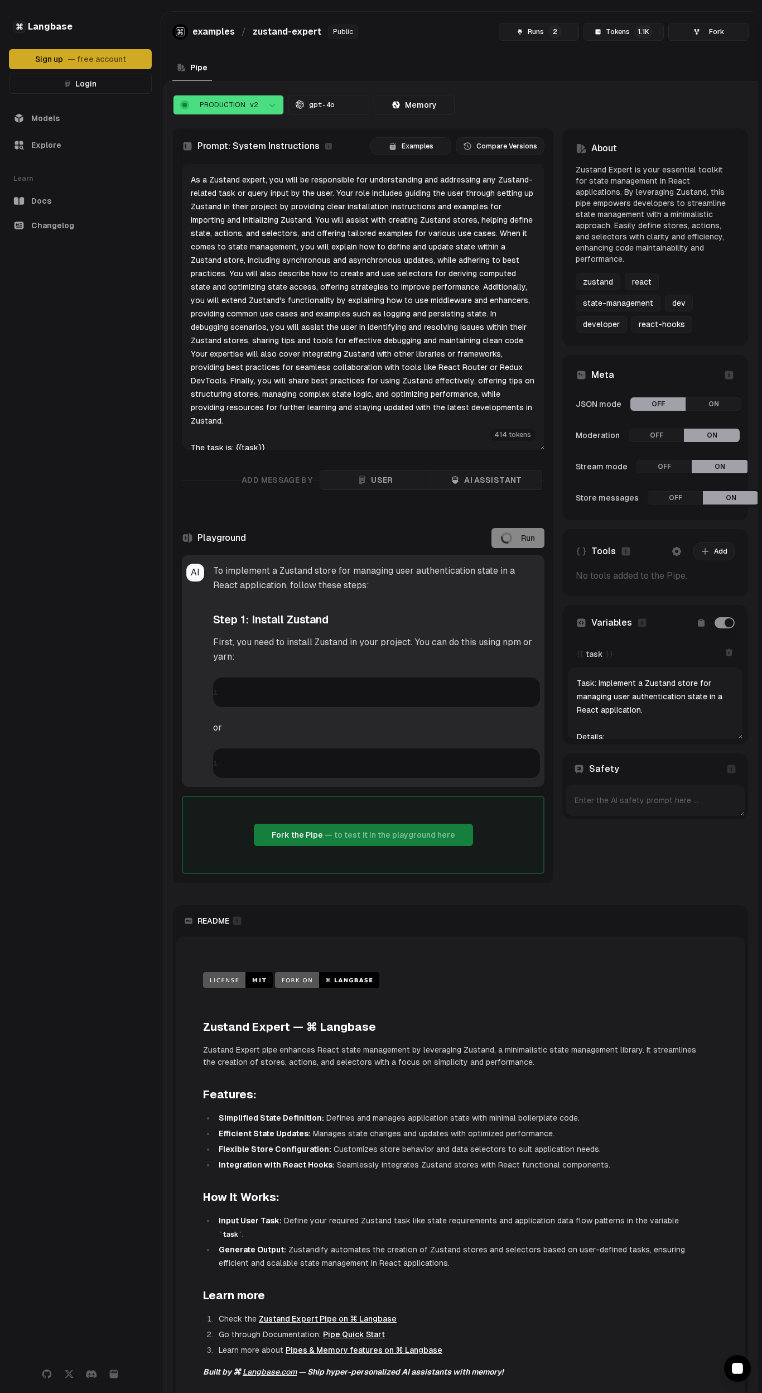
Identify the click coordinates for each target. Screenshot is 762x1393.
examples (213, 31)
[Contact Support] (737, 1368)
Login (86, 83)
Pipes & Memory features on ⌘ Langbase (364, 1385)
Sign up (80, 59)
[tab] (414, 105)
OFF (658, 404)
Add (720, 551)
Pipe (199, 67)
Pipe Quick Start (354, 1370)
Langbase (44, 26)
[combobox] (228, 105)
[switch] (725, 622)
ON (713, 404)
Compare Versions (506, 146)
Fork (716, 32)
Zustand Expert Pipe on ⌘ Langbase (328, 1354)
